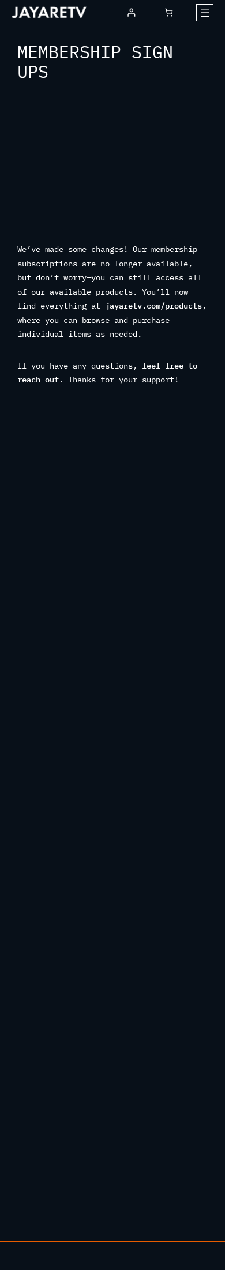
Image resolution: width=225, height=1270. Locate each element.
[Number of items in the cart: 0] (169, 12)
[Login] (131, 12)
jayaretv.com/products (153, 305)
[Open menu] (204, 12)
